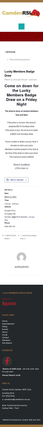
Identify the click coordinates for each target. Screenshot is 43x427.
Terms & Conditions (21, 164)
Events (5, 329)
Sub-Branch (7, 343)
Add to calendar (16, 180)
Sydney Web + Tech (10, 408)
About (4, 332)
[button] (21, 26)
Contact (5, 337)
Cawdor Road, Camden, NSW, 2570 (16, 389)
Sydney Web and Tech (31, 420)
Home (4, 321)
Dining (4, 326)
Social (4, 335)
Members (6, 340)
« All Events (10, 51)
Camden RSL (21, 13)
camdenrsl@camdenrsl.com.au (17, 399)
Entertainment (8, 324)
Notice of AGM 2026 (11, 369)
